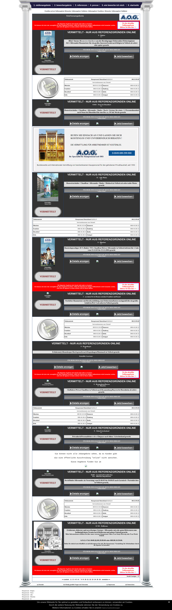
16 (100, 579)
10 (85, 579)
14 (95, 579)
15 (97, 579)
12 (90, 579)
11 (88, 579)
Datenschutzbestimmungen (111, 608)
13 (92, 579)
